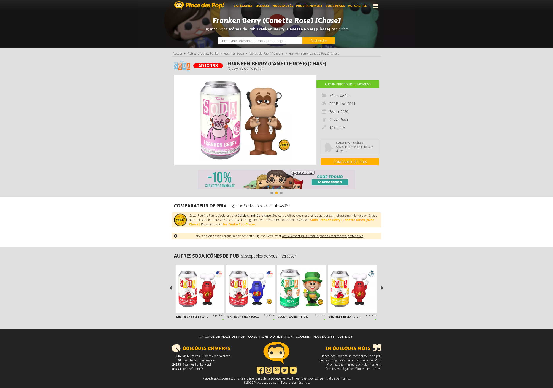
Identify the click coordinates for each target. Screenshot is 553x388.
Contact (345, 336)
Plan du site (323, 336)
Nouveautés (283, 6)
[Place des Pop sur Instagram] (268, 369)
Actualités (357, 6)
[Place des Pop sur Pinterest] (276, 369)
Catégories (243, 6)
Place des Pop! (199, 5)
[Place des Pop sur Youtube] (293, 369)
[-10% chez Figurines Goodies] (276, 180)
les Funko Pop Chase (239, 224)
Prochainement (309, 6)
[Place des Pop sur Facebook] (260, 369)
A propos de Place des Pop (222, 336)
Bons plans (335, 6)
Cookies (303, 336)
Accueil (178, 53)
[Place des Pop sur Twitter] (284, 369)
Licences (263, 6)
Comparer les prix (350, 161)
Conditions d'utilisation (270, 336)
